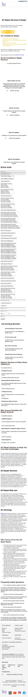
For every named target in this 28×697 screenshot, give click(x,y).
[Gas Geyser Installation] (7, 201)
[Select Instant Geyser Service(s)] (8, 204)
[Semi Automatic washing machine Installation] (11, 228)
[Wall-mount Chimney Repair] (9, 267)
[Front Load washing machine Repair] (10, 213)
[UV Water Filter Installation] (8, 297)
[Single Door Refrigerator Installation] (8, 246)
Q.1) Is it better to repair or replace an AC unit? (14, 585)
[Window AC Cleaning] (7, 192)
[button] (24, 4)
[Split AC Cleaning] (6, 186)
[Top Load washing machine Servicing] (9, 220)
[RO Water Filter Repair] (8, 289)
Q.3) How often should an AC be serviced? (13, 600)
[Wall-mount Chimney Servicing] (9, 268)
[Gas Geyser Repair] (7, 199)
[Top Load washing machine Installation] (9, 222)
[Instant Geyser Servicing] (8, 206)
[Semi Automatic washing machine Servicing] (11, 226)
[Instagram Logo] (19, 693)
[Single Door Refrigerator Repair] (8, 244)
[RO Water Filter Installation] (8, 292)
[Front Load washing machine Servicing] (10, 215)
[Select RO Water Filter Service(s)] (8, 288)
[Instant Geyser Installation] (8, 207)
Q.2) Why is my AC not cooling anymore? (13, 594)
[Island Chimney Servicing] (8, 274)
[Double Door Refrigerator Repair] (8, 250)
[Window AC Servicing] (7, 193)
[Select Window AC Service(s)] (7, 189)
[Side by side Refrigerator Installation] (8, 258)
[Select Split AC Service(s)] (6, 183)
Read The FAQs (20, 55)
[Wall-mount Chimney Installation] (9, 269)
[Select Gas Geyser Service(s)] (7, 198)
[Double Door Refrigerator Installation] (8, 252)
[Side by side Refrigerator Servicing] (8, 257)
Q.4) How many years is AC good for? (12, 607)
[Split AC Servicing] (6, 187)
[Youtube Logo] (15, 693)
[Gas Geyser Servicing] (7, 200)
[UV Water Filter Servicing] (8, 296)
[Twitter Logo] (10, 693)
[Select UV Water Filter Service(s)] (8, 294)
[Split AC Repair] (6, 185)
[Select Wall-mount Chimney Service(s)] (9, 266)
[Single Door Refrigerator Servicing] (8, 245)
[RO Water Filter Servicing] (8, 290)
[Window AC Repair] (7, 190)
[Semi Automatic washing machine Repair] (11, 225)
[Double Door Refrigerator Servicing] (8, 251)
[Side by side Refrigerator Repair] (8, 256)
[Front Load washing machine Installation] (10, 216)
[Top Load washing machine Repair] (9, 219)
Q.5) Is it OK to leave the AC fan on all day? (13, 615)
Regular (2, 513)
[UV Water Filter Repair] (8, 295)
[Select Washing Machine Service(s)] (10, 212)
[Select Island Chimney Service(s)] (8, 272)
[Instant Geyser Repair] (8, 205)
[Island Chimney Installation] (8, 275)
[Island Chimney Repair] (8, 273)
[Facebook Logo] (24, 693)
